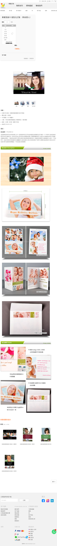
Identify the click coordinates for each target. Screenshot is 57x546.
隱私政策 (17, 513)
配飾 (29, 517)
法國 (31, 539)
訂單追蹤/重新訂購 (5, 513)
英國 (31, 535)
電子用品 (30, 515)
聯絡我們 (3, 511)
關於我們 (17, 509)
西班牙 (32, 537)
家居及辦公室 (31, 518)
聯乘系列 (19, 6)
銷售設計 (17, 520)
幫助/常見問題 (4, 509)
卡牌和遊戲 (31, 509)
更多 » (53, 481)
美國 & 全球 (33, 529)
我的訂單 (44, 1)
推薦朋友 (17, 517)
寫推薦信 (26, 58)
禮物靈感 (29, 6)
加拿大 (32, 531)
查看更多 (32, 58)
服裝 (29, 511)
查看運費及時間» (9, 43)
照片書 (10, 10)
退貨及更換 (3, 515)
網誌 (16, 518)
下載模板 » (17, 48)
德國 (31, 533)
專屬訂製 (11, 3)
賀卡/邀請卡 (18, 10)
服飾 (26, 10)
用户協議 (17, 511)
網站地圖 (17, 515)
